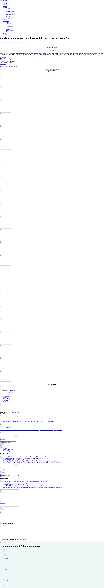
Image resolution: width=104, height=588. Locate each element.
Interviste (5, 7)
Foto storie (14, 42)
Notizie (5, 6)
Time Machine (9, 32)
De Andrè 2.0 (6, 396)
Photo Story (9, 17)
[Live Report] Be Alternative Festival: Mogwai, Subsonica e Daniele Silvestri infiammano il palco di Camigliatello (30, 461)
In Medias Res (9, 26)
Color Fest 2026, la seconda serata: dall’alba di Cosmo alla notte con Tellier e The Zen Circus (25, 456)
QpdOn (8, 22)
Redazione (9, 42)
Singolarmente (9, 10)
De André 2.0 (52, 50)
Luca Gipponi (6, 400)
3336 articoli (16, 412)
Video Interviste (10, 11)
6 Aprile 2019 (3, 42)
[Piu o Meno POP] (4, 0)
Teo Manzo (2, 59)
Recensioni (5, 4)
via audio (5, 401)
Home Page (6, 3)
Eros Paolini (3, 64)
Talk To (5, 19)
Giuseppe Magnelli (4, 61)
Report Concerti (10, 18)
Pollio (1, 58)
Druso (31, 53)
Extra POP (8, 25)
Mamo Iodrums (3, 62)
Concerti (5, 15)
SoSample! (8, 29)
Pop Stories (6, 21)
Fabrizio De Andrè (7, 399)
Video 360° (6, 33)
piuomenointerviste (10, 14)
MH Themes (23, 539)
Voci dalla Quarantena (11, 12)
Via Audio (48, 47)
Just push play (9, 27)
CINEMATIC (9, 23)
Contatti (5, 34)
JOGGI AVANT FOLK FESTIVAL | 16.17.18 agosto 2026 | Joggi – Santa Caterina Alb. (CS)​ (25, 458)
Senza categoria (22, 42)
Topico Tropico (9, 30)
